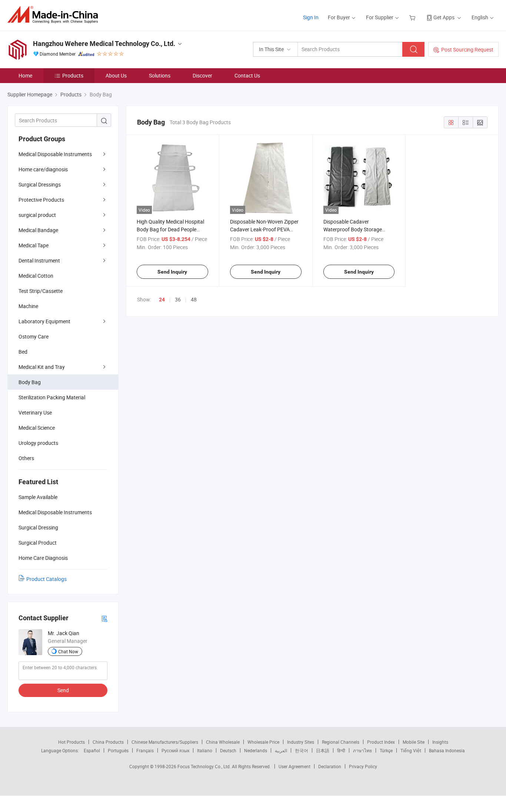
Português (118, 750)
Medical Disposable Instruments (55, 154)
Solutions (159, 75)
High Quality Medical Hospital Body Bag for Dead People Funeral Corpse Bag (170, 229)
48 (194, 299)
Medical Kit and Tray (42, 366)
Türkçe (386, 750)
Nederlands (255, 750)
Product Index (381, 742)
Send (63, 690)
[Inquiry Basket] (413, 17)
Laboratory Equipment (44, 321)
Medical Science (37, 427)
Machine (28, 306)
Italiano (204, 750)
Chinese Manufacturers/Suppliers (165, 742)
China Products (108, 742)
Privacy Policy (363, 766)
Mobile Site (414, 742)
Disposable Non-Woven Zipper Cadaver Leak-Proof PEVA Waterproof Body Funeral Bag (264, 229)
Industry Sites (300, 742)
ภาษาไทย (362, 750)
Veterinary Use (35, 412)
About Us (116, 75)
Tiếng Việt (410, 750)
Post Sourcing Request (467, 49)
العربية (281, 750)
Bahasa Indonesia (447, 750)
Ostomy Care (34, 336)
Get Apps (444, 17)
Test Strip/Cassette (41, 290)
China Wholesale (223, 742)
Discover (202, 75)
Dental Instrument (39, 260)
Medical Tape (34, 245)
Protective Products (41, 199)
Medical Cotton (36, 275)
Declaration (329, 766)
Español (92, 750)
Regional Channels (340, 742)
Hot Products (71, 742)
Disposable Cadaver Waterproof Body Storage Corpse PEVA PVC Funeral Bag (358, 229)
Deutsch (228, 750)
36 (178, 299)
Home (25, 75)
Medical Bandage (38, 230)
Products (72, 75)
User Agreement (294, 766)
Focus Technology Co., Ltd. (204, 766)
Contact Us (247, 75)
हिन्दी (341, 750)
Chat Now (68, 651)
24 (162, 300)
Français (145, 750)
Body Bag (30, 382)
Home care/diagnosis (43, 169)
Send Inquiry (172, 272)
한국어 (301, 750)
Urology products (38, 442)
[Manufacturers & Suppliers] (55, 14)
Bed (23, 351)
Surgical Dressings (40, 184)
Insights (440, 742)
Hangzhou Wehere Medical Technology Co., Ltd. (104, 43)
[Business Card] (104, 618)
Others (26, 458)
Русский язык (175, 750)
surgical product (37, 214)
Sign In (311, 17)
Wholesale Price (263, 742)
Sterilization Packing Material (52, 397)
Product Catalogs (46, 578)
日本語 (322, 750)
